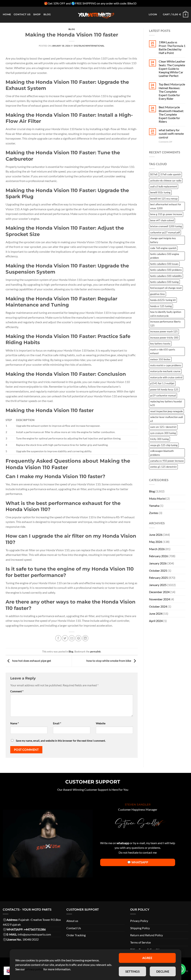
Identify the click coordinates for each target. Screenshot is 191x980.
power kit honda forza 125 (164, 389)
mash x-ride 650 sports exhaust (162, 351)
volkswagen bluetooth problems (162, 452)
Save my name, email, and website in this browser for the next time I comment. (61, 740)
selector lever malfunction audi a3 (166, 419)
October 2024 (158, 606)
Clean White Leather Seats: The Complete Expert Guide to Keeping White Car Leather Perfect (172, 68)
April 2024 (156, 621)
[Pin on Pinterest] (78, 638)
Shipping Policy (140, 928)
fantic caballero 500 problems (166, 269)
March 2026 (157, 549)
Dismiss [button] (142, 3)
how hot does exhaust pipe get (31, 660)
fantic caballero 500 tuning (164, 281)
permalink (95, 651)
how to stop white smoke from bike (109, 660)
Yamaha (154, 505)
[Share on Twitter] (65, 638)
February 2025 (158, 577)
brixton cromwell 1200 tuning (166, 226)
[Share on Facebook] (58, 638)
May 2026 (155, 541)
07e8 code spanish (171, 174)
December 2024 (159, 592)
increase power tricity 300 (164, 337)
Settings (132, 971)
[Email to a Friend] (72, 638)
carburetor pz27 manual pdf (165, 232)
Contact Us (73, 928)
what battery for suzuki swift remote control (171, 133)
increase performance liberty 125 (165, 323)
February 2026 (158, 556)
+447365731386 (35, 929)
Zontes (153, 513)
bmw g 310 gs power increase (166, 214)
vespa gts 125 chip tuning (164, 445)
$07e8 (153, 174)
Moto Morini (157, 498)
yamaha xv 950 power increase (167, 460)
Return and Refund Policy (146, 935)
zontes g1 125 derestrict (163, 466)
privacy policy (34, 969)
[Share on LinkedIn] (85, 638)
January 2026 (158, 563)
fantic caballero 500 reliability (166, 275)
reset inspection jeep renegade (166, 411)
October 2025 (158, 570)
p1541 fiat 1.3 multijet (162, 383)
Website (100, 723)
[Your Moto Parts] (95, 14)
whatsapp (123, 843)
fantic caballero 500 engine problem (164, 256)
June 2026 (155, 534)
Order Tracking (76, 935)
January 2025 (158, 585)
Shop (37, 14)
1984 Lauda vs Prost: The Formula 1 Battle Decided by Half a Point (172, 47)
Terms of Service (140, 942)
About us (72, 920)
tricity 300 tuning (159, 439)
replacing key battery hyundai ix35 (166, 403)
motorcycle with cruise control (166, 377)
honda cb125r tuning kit (163, 300)
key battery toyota (160, 343)
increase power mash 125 (164, 331)
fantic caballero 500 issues (164, 263)
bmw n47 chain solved (162, 220)
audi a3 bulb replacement (163, 186)
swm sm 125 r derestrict (163, 426)
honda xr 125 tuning (161, 306)
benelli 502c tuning (160, 192)
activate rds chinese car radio (165, 180)
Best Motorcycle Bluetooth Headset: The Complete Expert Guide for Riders (171, 114)
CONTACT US (22, 14)
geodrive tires (157, 294)
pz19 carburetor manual (163, 395)
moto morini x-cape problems (165, 365)
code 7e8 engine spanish (163, 248)
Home (7, 14)
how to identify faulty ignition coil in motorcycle (165, 313)
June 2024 (155, 613)
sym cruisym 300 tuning (163, 433)
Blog (47, 14)
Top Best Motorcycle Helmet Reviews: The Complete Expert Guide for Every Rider (172, 91)
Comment (17, 691)
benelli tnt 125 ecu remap (164, 198)
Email (57, 723)
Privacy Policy (139, 920)
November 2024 (159, 599)
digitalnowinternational (89, 45)
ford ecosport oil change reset (166, 287)
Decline (162, 971)
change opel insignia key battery (163, 240)
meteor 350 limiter (160, 359)
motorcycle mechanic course (165, 371)
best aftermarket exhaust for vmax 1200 (165, 206)
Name (14, 723)
